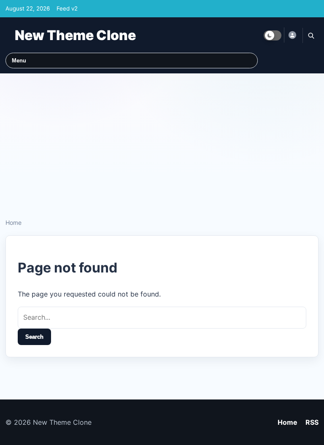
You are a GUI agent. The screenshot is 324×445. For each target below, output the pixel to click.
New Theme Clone (75, 35)
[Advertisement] (162, 143)
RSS (312, 422)
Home (13, 222)
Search (34, 337)
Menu (19, 60)
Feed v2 (67, 8)
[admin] (292, 35)
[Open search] (310, 35)
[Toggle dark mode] (272, 35)
